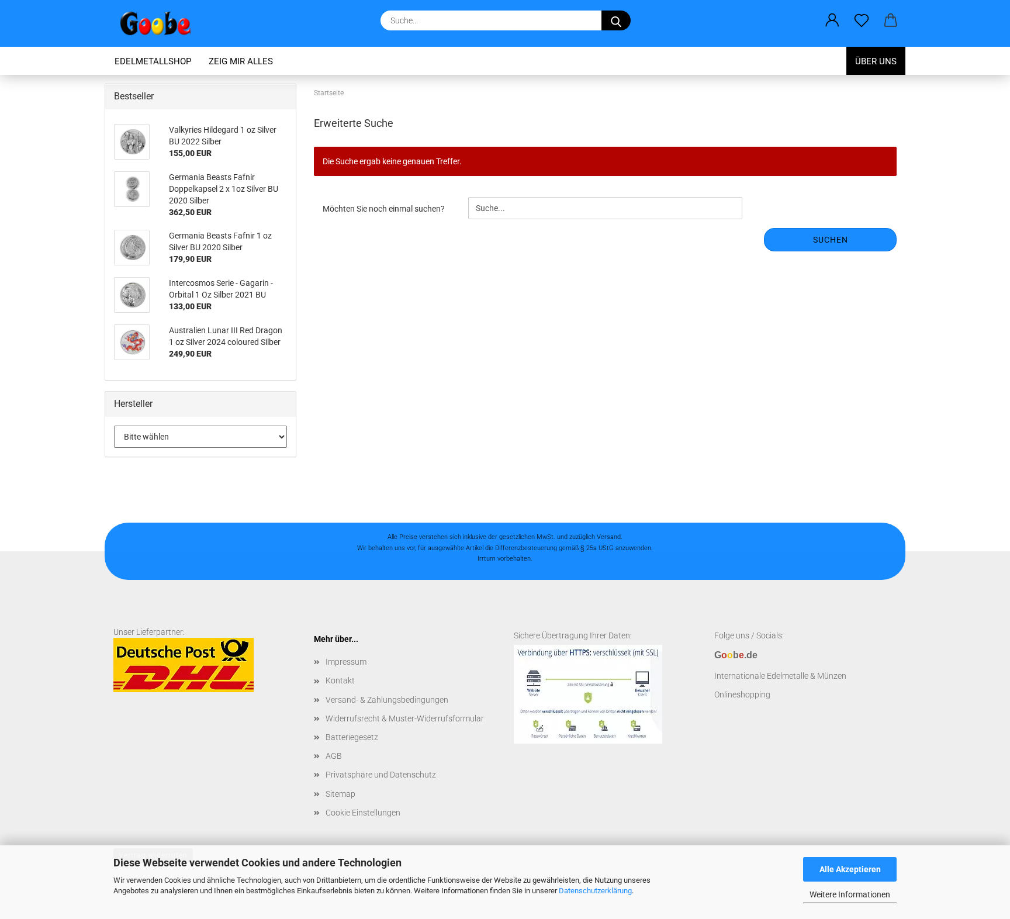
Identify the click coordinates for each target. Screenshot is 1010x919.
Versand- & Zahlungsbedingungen (387, 699)
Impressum (346, 661)
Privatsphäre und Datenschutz (381, 774)
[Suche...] (616, 20)
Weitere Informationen (850, 894)
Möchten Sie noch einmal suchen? (384, 208)
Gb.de (736, 655)
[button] (832, 20)
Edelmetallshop (153, 61)
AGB (334, 756)
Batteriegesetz (352, 737)
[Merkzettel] (861, 20)
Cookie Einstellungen (363, 812)
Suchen (830, 239)
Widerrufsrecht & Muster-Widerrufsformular (405, 718)
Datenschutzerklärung (595, 890)
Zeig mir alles (241, 61)
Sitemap (340, 794)
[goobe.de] (159, 23)
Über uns (876, 61)
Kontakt (340, 680)
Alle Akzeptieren (850, 869)
